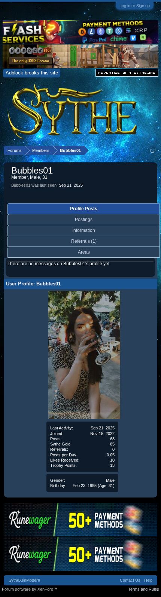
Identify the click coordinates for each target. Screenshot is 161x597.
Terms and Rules (143, 589)
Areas (84, 252)
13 (112, 465)
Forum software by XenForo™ (29, 589)
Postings (83, 219)
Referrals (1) (84, 241)
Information (83, 230)
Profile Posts (83, 208)
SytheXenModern (24, 580)
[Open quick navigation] (153, 150)
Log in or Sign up (134, 5)
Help (148, 580)
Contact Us (130, 580)
